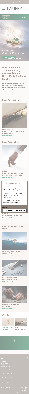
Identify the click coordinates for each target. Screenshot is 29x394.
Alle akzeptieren (20, 210)
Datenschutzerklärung (13, 202)
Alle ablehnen (9, 210)
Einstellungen (6, 207)
